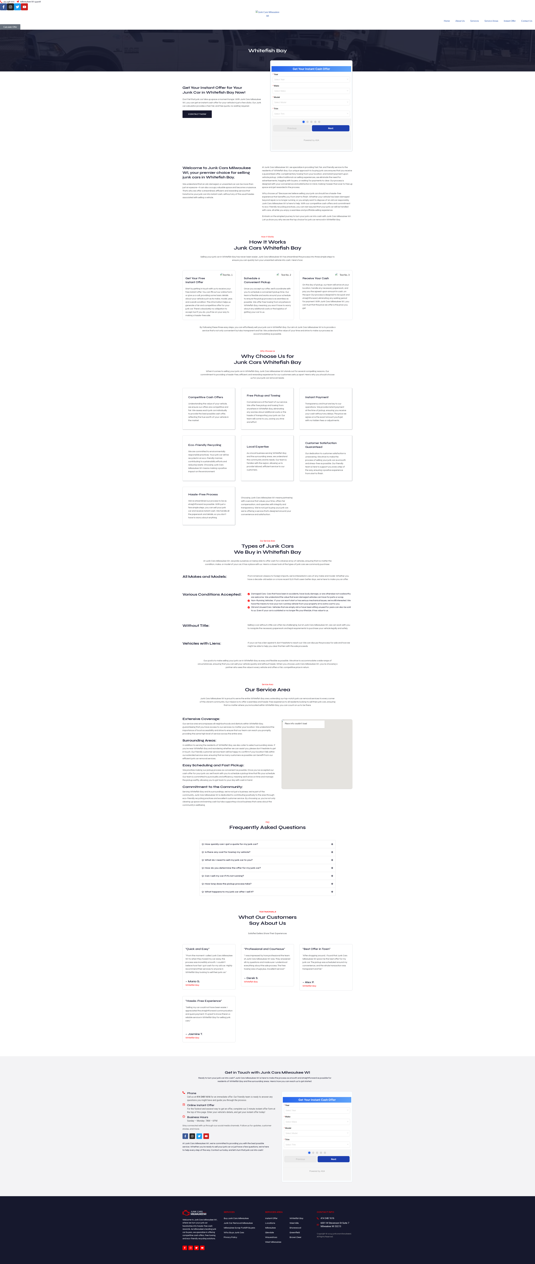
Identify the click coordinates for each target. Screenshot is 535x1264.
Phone (191, 1093)
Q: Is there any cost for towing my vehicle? (226, 852)
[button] (267, 844)
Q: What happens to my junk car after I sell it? (228, 891)
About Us (460, 21)
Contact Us (526, 21)
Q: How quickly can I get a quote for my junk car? (230, 844)
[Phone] (184, 1092)
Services (474, 21)
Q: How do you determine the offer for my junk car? (231, 868)
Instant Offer (510, 21)
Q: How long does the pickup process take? (226, 883)
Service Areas (491, 21)
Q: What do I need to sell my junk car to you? (227, 860)
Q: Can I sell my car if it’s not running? (223, 876)
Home (447, 21)
